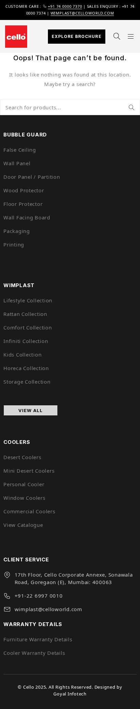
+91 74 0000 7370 (65, 6)
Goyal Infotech (70, 694)
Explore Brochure (77, 36)
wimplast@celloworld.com (82, 13)
